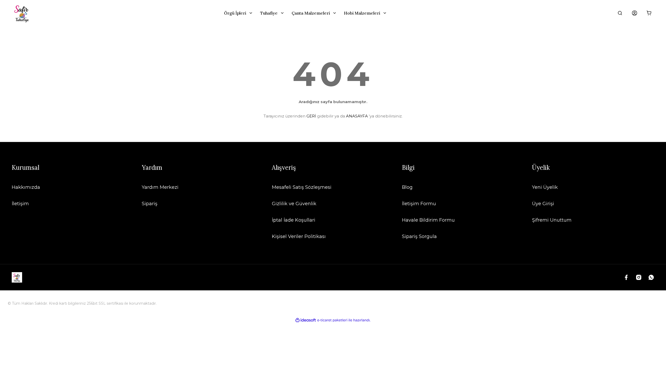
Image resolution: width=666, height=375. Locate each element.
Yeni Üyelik (545, 187)
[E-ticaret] (332, 320)
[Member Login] (634, 13)
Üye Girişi (543, 204)
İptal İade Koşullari (293, 220)
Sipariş (149, 204)
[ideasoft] (305, 320)
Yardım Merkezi (160, 187)
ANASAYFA (357, 116)
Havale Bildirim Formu (428, 220)
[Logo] (22, 13)
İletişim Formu (419, 204)
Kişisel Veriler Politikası (299, 236)
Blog (407, 187)
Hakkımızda (26, 187)
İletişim (20, 204)
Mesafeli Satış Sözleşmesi (301, 187)
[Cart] (649, 13)
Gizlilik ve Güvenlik (294, 204)
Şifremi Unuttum (552, 220)
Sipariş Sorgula (419, 236)
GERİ (311, 116)
